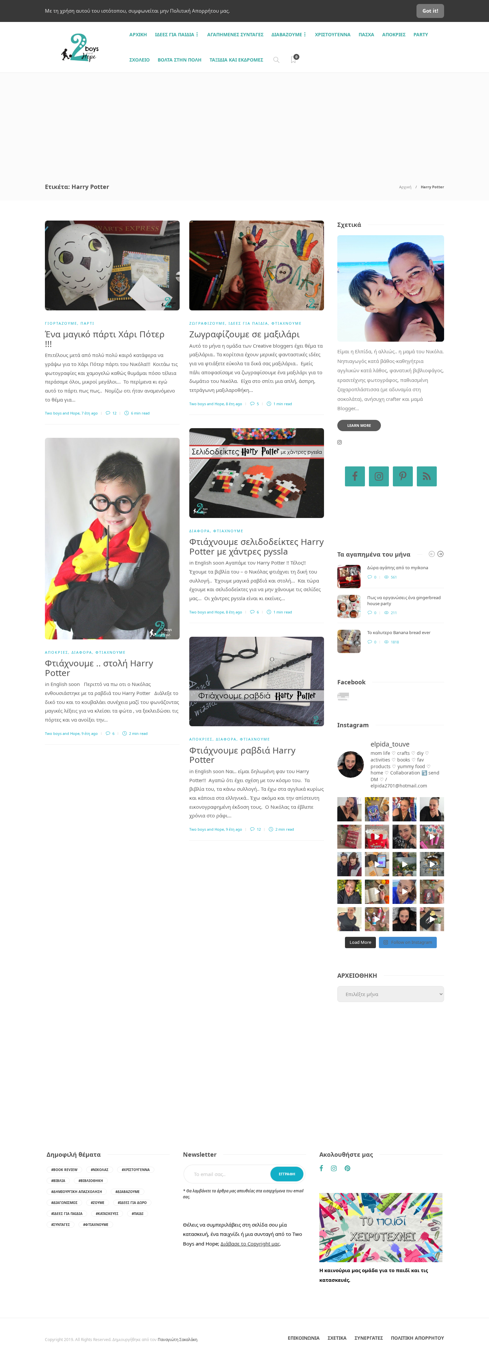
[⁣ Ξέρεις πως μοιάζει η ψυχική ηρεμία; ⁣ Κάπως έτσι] (405, 919)
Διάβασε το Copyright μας (250, 1243)
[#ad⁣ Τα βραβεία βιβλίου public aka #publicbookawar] (377, 864)
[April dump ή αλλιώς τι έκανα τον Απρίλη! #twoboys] (405, 892)
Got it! (430, 10)
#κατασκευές (107, 1213)
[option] (390, 609)
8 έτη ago (234, 403)
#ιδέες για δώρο (132, 1202)
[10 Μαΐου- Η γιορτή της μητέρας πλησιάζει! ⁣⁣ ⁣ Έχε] (377, 919)
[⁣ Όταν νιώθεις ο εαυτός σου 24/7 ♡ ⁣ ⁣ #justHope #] (349, 919)
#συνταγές (60, 1224)
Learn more (359, 425)
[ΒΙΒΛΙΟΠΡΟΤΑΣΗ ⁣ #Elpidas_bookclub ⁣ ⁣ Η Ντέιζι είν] (377, 809)
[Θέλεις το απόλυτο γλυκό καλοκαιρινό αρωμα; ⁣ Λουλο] (432, 837)
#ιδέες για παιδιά (66, 1213)
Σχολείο (139, 60)
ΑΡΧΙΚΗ (138, 34)
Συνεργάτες (369, 1338)
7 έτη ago (90, 413)
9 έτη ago (90, 733)
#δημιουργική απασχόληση (76, 1191)
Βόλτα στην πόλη (180, 60)
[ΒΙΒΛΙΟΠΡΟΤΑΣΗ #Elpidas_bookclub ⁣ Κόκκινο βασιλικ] (349, 837)
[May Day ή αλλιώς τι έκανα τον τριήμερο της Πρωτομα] (405, 864)
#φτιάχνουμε (95, 1224)
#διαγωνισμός (64, 1202)
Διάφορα (199, 530)
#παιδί (137, 1213)
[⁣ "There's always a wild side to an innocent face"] (405, 837)
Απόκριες (394, 34)
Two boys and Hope (62, 413)
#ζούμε (97, 1202)
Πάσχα (366, 34)
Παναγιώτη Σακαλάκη (177, 1339)
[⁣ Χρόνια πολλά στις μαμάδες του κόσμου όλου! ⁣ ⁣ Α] (349, 864)
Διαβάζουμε (286, 34)
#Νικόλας (99, 1169)
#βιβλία (58, 1180)
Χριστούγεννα (333, 34)
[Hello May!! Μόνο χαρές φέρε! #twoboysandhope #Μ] (377, 892)
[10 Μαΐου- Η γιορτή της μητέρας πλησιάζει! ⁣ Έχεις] (432, 919)
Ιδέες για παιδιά (174, 34)
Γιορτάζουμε (61, 323)
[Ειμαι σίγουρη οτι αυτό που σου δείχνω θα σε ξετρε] (377, 837)
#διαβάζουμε (127, 1191)
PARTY (420, 34)
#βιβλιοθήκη (91, 1180)
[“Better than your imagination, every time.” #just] (349, 809)
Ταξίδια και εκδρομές (236, 60)
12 (113, 413)
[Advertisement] (244, 122)
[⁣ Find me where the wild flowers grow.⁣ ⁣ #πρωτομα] (349, 892)
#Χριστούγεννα (136, 1169)
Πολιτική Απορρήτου (417, 1338)
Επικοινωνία (304, 1338)
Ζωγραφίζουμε (207, 323)
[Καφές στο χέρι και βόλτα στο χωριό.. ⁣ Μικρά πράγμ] (432, 864)
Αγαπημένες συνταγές (235, 34)
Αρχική (405, 186)
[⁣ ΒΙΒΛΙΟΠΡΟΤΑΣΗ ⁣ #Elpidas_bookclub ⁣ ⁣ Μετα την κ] (432, 892)
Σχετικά (337, 1338)
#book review (64, 1169)
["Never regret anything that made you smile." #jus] (405, 809)
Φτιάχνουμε (286, 323)
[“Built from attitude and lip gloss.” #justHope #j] (432, 809)
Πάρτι (87, 323)
